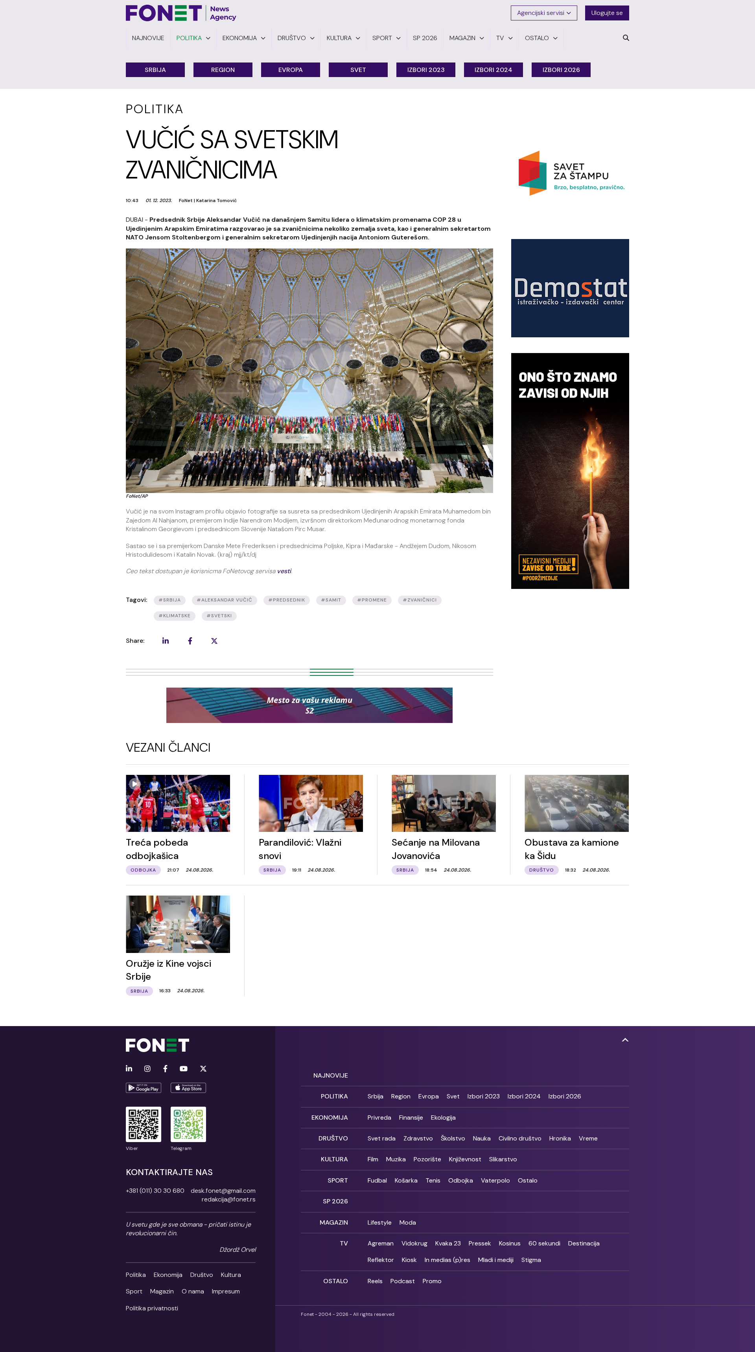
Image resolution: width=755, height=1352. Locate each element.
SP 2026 (335, 1201)
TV (344, 1243)
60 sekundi (544, 1243)
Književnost (465, 1159)
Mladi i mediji (496, 1260)
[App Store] (188, 1088)
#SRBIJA (169, 600)
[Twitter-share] (214, 641)
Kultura (231, 1275)
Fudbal (377, 1180)
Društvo (201, 1275)
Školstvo (453, 1138)
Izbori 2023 (426, 70)
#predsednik (286, 600)
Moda (408, 1222)
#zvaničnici (420, 600)
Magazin (162, 1291)
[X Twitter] (203, 1069)
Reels (375, 1281)
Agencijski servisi (540, 13)
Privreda (379, 1117)
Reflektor (381, 1260)
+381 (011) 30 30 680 (155, 1190)
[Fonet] (181, 13)
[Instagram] (147, 1069)
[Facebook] (165, 1069)
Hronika (560, 1138)
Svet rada (382, 1138)
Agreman (381, 1243)
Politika (136, 1275)
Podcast (402, 1281)
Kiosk (409, 1260)
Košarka (406, 1180)
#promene (372, 600)
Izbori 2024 (493, 70)
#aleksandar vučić (224, 600)
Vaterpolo (495, 1180)
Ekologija (443, 1117)
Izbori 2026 (561, 70)
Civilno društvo (520, 1138)
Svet (358, 70)
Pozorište (427, 1159)
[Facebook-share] (190, 641)
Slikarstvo (503, 1159)
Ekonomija (168, 1275)
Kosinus (510, 1243)
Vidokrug (414, 1243)
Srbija (155, 70)
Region (223, 70)
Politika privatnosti (152, 1308)
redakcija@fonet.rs (229, 1199)
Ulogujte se (607, 13)
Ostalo (528, 1180)
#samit (331, 600)
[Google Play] (143, 1088)
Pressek (480, 1243)
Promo (432, 1281)
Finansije (411, 1117)
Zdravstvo (418, 1138)
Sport (134, 1291)
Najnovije (330, 1075)
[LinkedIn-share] (165, 641)
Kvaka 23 (448, 1243)
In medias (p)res (447, 1260)
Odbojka (460, 1180)
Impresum (226, 1291)
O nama (193, 1291)
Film (373, 1159)
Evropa (290, 70)
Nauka (482, 1138)
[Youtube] (184, 1069)
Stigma (531, 1260)
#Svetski (219, 616)
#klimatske (174, 616)
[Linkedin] (129, 1069)
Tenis (432, 1180)
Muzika (396, 1159)
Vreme (588, 1138)
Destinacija (584, 1243)
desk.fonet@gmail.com (223, 1190)
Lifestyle (380, 1222)
